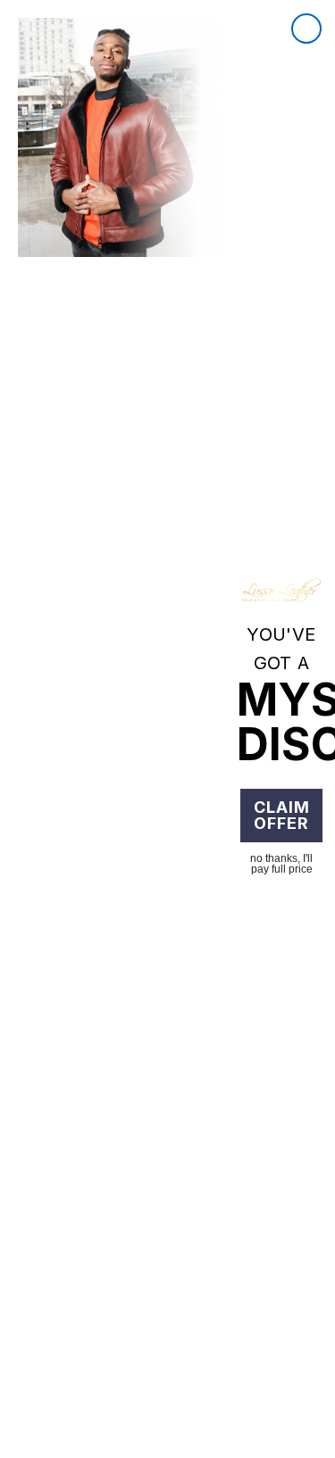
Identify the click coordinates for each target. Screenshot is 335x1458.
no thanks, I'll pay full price (281, 863)
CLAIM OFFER (282, 815)
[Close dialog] (306, 28)
